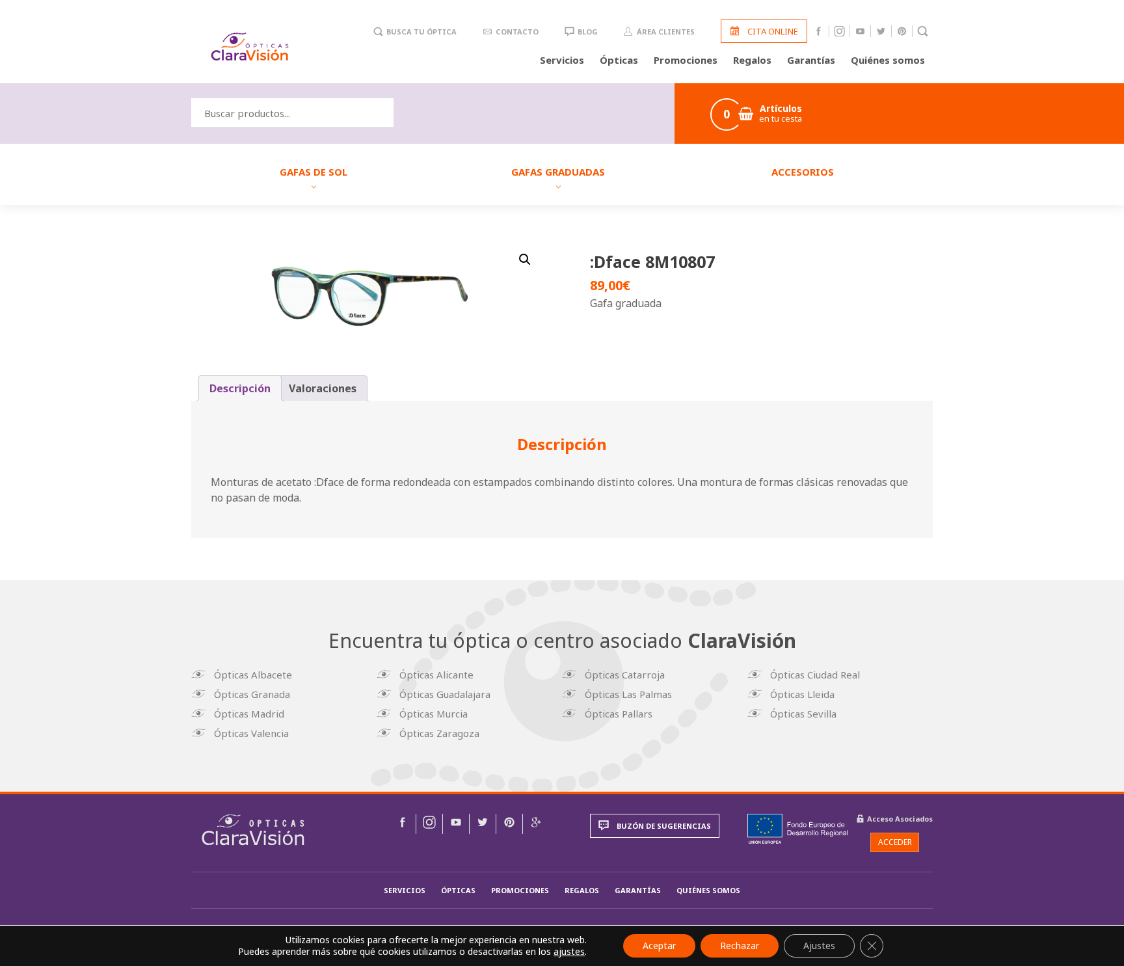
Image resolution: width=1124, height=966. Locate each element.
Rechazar (739, 945)
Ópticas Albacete (253, 674)
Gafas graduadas (558, 171)
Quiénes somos (888, 59)
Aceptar (659, 945)
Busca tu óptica (421, 31)
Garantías (811, 59)
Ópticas (619, 59)
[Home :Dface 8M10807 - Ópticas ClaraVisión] (253, 830)
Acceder (895, 842)
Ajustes (819, 945)
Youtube (860, 31)
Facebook (818, 31)
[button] (525, 259)
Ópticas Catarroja (625, 674)
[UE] (797, 829)
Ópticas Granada (252, 694)
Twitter (881, 31)
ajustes (569, 952)
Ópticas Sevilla (803, 713)
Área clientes (666, 31)
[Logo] (249, 46)
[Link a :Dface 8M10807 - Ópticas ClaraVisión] (403, 824)
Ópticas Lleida (802, 694)
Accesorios (802, 171)
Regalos (752, 59)
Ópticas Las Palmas (628, 694)
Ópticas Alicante (436, 674)
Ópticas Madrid (249, 713)
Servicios (562, 59)
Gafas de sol (313, 171)
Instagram (839, 31)
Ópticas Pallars (618, 713)
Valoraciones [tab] (322, 388)
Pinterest (901, 31)
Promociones (685, 59)
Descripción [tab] (240, 388)
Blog (588, 31)
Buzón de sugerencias (664, 826)
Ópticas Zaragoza (439, 733)
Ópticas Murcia (433, 713)
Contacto (517, 31)
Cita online (772, 31)
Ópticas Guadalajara (444, 694)
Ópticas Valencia (251, 733)
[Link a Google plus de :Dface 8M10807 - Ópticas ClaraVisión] (536, 824)
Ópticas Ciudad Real (815, 674)
